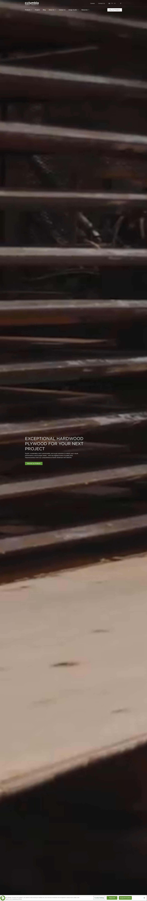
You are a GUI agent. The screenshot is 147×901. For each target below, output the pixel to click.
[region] (73, 898)
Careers (92, 3)
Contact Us (101, 3)
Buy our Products (114, 10)
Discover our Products (33, 463)
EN (109, 3)
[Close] (144, 898)
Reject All (112, 897)
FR (112, 3)
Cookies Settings (99, 897)
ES (115, 3)
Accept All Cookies (125, 897)
